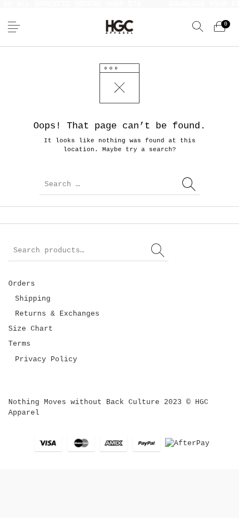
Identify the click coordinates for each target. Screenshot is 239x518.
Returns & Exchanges (57, 314)
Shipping (33, 299)
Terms (19, 344)
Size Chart (30, 329)
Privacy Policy (46, 359)
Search (158, 251)
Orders (21, 284)
